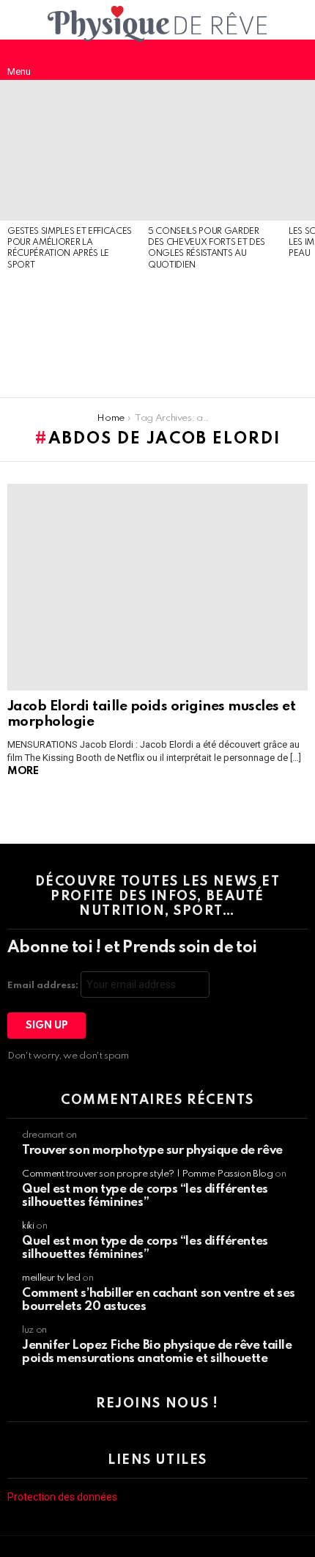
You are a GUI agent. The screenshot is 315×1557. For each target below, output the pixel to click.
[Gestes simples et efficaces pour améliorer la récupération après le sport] (70, 150)
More (22, 771)
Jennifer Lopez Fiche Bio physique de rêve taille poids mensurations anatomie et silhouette (157, 1352)
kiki (28, 1226)
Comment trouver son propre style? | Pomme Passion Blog (147, 1174)
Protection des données (62, 1497)
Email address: (44, 985)
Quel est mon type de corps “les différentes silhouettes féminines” (145, 1196)
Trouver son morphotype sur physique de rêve (152, 1150)
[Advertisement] (70, 335)
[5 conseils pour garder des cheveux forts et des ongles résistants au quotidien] (211, 150)
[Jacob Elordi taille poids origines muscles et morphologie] (157, 587)
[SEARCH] (296, 59)
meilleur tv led (51, 1278)
